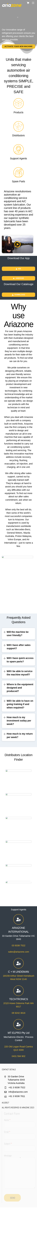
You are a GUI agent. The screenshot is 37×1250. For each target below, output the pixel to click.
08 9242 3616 (18, 1013)
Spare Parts (18, 181)
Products (18, 112)
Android (20, 278)
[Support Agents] (18, 153)
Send (12, 1197)
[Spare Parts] (18, 176)
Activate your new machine (19, 46)
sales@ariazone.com (18, 951)
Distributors (18, 135)
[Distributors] (18, 130)
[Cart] (28, 3)
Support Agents (18, 158)
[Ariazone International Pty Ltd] (12, 6)
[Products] (18, 107)
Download (19, 295)
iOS (19, 269)
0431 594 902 (18, 1056)
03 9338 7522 (18, 945)
